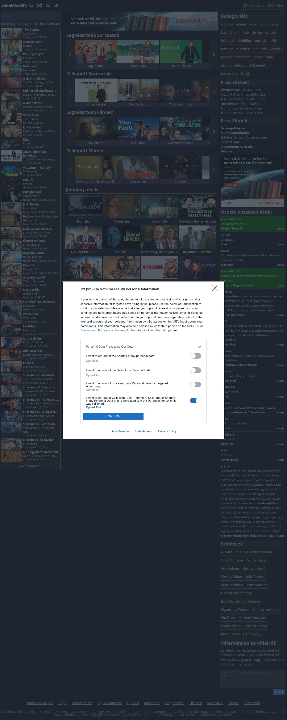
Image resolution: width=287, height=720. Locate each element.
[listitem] (143, 346)
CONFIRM (113, 416)
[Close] (216, 289)
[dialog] (143, 360)
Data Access (143, 431)
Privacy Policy (167, 431)
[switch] (195, 356)
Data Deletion (120, 431)
